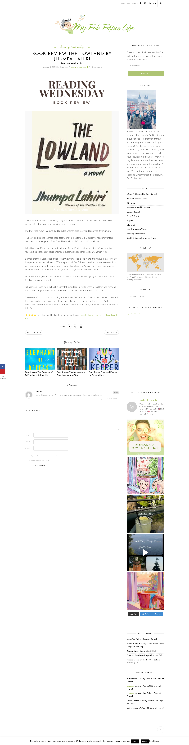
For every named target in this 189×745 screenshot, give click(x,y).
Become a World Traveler (138, 208)
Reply (116, 392)
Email (27, 442)
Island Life (132, 225)
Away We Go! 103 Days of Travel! (142, 639)
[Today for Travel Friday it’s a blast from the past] (145, 437)
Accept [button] (135, 741)
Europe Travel (133, 212)
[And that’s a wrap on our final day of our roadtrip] (145, 514)
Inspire (130, 221)
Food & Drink (133, 216)
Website (27, 448)
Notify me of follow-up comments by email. (33, 456)
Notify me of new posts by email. (33, 460)
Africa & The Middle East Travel (142, 195)
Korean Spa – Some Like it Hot (141, 651)
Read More (154, 741)
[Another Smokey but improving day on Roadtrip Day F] (145, 552)
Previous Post (34, 332)
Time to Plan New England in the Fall (144, 656)
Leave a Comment (79, 67)
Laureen (64, 67)
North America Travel (137, 229)
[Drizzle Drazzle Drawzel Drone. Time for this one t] (145, 475)
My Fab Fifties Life (134, 314)
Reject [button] (144, 741)
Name (27, 435)
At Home (131, 203)
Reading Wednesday (72, 46)
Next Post (111, 332)
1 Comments (96, 67)
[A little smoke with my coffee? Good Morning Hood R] (145, 591)
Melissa (40, 392)
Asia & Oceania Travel (137, 199)
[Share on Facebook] (2, 366)
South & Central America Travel (141, 238)
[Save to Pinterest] (2, 371)
